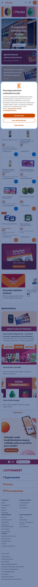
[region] (19, 105)
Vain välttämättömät (19, 120)
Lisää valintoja (19, 125)
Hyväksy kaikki (19, 115)
